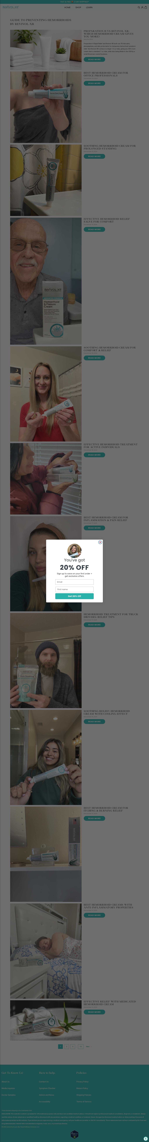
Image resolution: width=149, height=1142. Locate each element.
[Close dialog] (100, 542)
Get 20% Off (74, 596)
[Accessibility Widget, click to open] (146, 1139)
